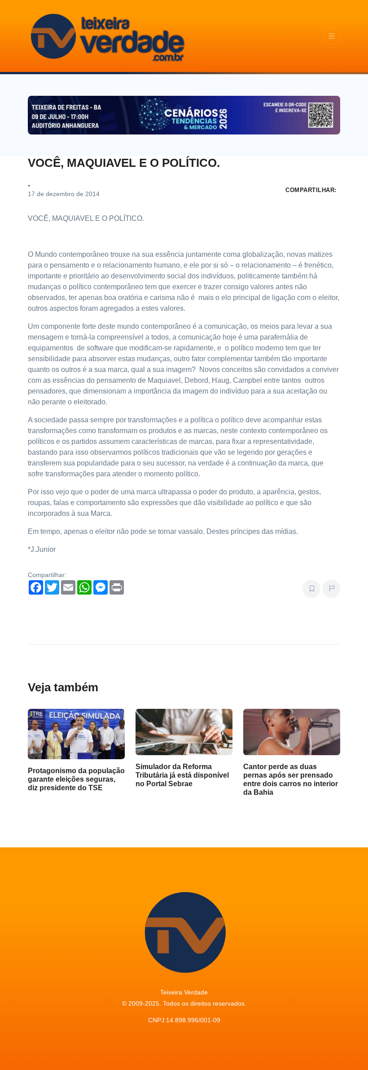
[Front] (106, 36)
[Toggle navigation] (331, 36)
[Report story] (331, 589)
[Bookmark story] (311, 589)
